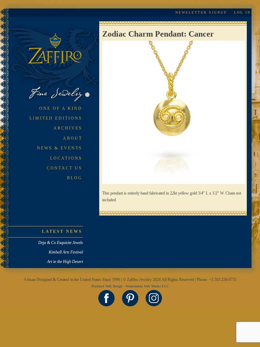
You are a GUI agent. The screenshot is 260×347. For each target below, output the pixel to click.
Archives (67, 128)
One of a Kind (60, 108)
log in (242, 12)
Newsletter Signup (201, 12)
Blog (74, 178)
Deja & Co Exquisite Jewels (60, 242)
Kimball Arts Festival (66, 252)
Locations (66, 158)
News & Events (59, 148)
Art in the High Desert (65, 261)
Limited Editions (55, 118)
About (72, 138)
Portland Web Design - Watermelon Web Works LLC (130, 286)
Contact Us (64, 168)
